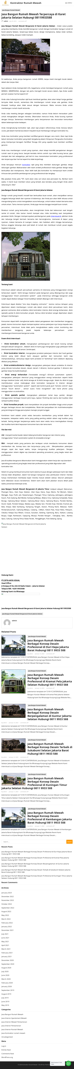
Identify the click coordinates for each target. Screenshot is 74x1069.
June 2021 (5, 938)
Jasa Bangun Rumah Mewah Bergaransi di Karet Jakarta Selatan (22, 614)
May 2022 (5, 915)
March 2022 (6, 919)
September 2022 (7, 908)
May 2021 (5, 941)
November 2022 (7, 900)
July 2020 (4, 971)
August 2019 (6, 994)
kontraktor (26, 165)
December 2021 (7, 930)
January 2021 (6, 956)
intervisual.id (56, 216)
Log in (3, 1046)
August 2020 (6, 968)
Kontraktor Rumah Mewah (25, 2)
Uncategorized (7, 1037)
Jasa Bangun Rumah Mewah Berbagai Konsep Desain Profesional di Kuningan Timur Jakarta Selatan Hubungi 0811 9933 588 (34, 783)
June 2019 (5, 1001)
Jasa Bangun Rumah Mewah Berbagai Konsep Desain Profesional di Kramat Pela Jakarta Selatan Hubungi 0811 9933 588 (49, 679)
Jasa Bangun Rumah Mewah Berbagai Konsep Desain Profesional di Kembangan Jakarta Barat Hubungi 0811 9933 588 (49, 817)
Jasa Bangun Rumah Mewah (11, 10)
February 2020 (7, 983)
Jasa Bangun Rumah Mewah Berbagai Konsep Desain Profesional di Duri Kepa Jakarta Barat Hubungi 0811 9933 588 (48, 645)
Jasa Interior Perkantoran (11, 1026)
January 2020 (6, 986)
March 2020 (6, 979)
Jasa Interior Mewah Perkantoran (14, 1022)
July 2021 (4, 934)
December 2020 (7, 960)
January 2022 (6, 926)
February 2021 (7, 953)
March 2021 (6, 949)
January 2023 (6, 893)
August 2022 (6, 911)
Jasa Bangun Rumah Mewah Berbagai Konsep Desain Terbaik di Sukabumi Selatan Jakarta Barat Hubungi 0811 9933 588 (49, 748)
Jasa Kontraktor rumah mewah (13, 1033)
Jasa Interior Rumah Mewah (12, 1029)
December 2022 (7, 896)
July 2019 (4, 998)
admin (6, 21)
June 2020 (5, 975)
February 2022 (7, 923)
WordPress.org (7, 1057)
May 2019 (5, 1005)
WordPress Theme (43, 1065)
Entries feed (6, 1050)
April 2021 (5, 945)
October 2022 (6, 904)
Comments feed (7, 1053)
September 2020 (7, 964)
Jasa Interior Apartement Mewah (14, 1018)
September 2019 (7, 990)
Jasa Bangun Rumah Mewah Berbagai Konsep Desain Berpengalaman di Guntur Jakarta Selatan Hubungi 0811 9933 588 (49, 714)
